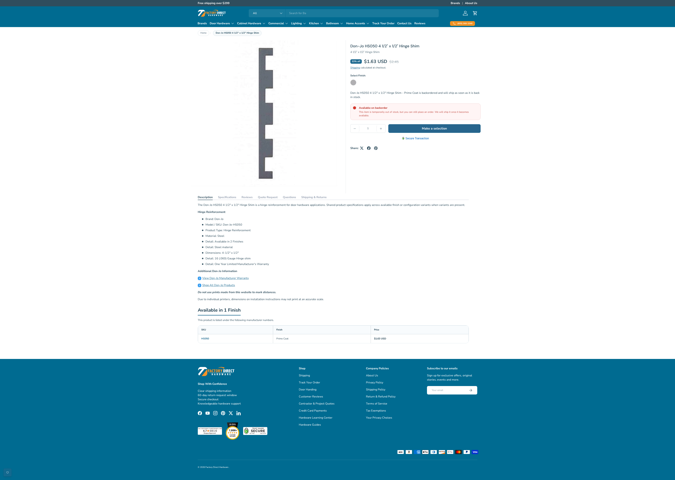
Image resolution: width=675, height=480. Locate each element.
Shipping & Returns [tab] (314, 197)
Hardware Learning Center (315, 418)
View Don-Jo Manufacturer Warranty (225, 278)
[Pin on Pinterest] (375, 148)
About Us (471, 3)
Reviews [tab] (247, 197)
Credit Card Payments (313, 411)
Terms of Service (376, 404)
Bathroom (332, 23)
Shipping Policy (375, 389)
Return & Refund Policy (381, 397)
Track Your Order (383, 23)
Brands (455, 3)
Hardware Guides (310, 425)
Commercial (276, 23)
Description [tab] (205, 197)
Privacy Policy (374, 382)
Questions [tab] (289, 197)
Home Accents (355, 23)
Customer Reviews (311, 397)
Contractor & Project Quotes (317, 404)
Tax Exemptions (376, 411)
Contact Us (404, 23)
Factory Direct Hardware (217, 467)
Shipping (355, 67)
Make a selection (434, 128)
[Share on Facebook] (368, 148)
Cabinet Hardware (249, 23)
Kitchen (314, 23)
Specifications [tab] (227, 197)
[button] (475, 13)
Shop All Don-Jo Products (218, 285)
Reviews (419, 23)
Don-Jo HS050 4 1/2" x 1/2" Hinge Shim (237, 32)
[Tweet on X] (361, 148)
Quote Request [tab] (268, 197)
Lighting (296, 23)
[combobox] (344, 13)
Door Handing (307, 389)
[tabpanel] (333, 252)
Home (203, 32)
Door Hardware (220, 23)
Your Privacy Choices (379, 418)
